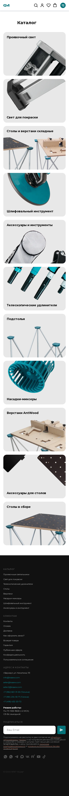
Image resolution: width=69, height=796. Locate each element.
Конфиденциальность (14, 654)
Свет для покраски (12, 579)
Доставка (7, 630)
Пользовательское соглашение (18, 659)
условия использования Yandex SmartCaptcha (31, 747)
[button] (36, 5)
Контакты (8, 621)
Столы (6, 589)
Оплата (7, 626)
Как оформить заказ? (13, 635)
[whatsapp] (5, 757)
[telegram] (16, 757)
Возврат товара (11, 640)
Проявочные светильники (16, 574)
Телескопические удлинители (18, 584)
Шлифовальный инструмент (17, 603)
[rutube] (33, 757)
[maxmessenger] (22, 757)
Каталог (9, 569)
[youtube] (39, 757)
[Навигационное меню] (63, 5)
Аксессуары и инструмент (16, 608)
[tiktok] (44, 757)
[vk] (27, 757)
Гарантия (8, 645)
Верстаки (8, 593)
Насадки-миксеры (12, 598)
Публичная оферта (12, 650)
